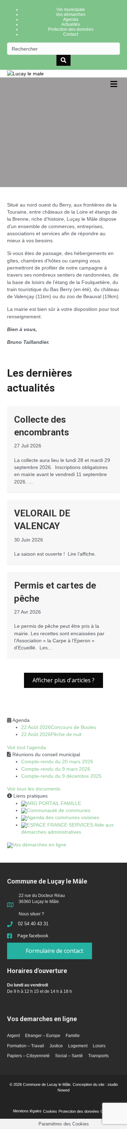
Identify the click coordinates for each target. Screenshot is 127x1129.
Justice (56, 1045)
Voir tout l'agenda (26, 747)
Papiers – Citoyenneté (28, 1055)
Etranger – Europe (42, 1035)
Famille (73, 1035)
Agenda (70, 19)
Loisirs (99, 1045)
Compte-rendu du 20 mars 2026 (57, 761)
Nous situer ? (31, 913)
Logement (77, 1045)
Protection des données (70, 29)
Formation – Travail (25, 1045)
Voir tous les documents (33, 789)
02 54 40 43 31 (33, 923)
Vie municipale (70, 9)
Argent (13, 1035)
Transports (98, 1055)
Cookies (50, 1111)
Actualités (70, 24)
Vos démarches (70, 14)
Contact (70, 34)
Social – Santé (69, 1055)
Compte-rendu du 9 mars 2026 (55, 769)
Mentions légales (27, 1111)
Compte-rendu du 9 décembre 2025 (61, 776)
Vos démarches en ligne (39, 844)
